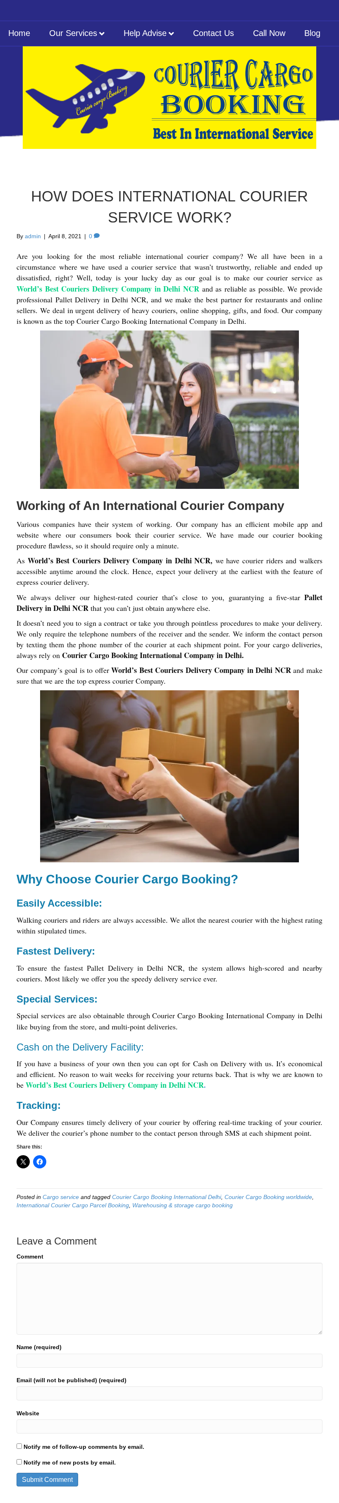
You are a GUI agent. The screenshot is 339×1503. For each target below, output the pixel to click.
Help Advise (145, 33)
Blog (312, 33)
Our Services (73, 33)
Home (19, 33)
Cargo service (61, 1197)
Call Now (269, 33)
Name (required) (39, 1347)
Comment (30, 1256)
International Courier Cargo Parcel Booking (73, 1205)
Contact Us (213, 33)
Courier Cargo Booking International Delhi (166, 1197)
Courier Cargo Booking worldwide (268, 1197)
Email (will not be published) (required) (72, 1380)
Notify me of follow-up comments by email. (84, 1446)
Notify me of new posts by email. (70, 1462)
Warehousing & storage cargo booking (182, 1205)
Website (28, 1413)
